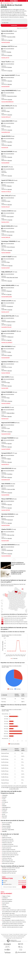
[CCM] (20, 944)
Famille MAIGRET (5, 86)
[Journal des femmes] (7, 944)
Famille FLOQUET (5, 267)
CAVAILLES (4, 809)
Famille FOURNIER (5, 403)
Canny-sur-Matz (11, 489)
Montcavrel (10, 519)
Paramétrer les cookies (8, 936)
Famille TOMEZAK (5, 373)
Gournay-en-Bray (11, 36)
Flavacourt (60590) (6, 826)
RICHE (3, 814)
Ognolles (9, 52)
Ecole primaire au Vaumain (8, 856)
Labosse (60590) (6, 824)
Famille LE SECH (5, 222)
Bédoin (9, 458)
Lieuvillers (9, 142)
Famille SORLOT (5, 464)
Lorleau (9, 352)
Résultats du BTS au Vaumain (9, 873)
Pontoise (10, 67)
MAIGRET (4, 797)
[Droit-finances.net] (20, 947)
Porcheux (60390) (6, 828)
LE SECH (4, 800)
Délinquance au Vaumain (8, 841)
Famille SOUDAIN (5, 525)
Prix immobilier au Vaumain (8, 861)
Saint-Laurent (10, 216)
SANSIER (4, 805)
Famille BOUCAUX (5, 479)
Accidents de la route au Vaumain (9, 853)
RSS (10, 935)
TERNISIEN (4, 795)
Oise (12, 3)
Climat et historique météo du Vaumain (11, 851)
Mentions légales (21, 936)
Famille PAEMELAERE (6, 296)
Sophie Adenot (5, 903)
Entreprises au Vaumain (7, 839)
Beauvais (9, 186)
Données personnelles (21, 935)
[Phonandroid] (20, 952)
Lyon (9, 428)
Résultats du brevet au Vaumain (9, 871)
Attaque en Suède (6, 908)
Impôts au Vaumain (6, 848)
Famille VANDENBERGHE (7, 101)
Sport (4, 882)
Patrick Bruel (5, 906)
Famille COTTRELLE (6, 191)
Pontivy (9, 126)
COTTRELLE (5, 802)
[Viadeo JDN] (20, 950)
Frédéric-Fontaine (11, 321)
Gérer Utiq (15, 936)
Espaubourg (10, 306)
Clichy (8, 201)
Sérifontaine (10, 550)
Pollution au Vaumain (7, 842)
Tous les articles (5, 935)
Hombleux (9, 474)
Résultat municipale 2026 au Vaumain (11, 867)
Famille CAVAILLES (5, 237)
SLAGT (3, 804)
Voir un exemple (22, 880)
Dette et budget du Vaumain (8, 849)
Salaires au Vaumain (6, 837)
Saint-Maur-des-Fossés (12, 277)
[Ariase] (7, 952)
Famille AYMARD (5, 494)
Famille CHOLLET (5, 206)
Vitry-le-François (11, 247)
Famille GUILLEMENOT (6, 342)
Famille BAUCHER (5, 132)
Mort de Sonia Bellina (7, 901)
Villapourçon (10, 336)
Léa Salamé (5, 897)
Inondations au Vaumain (7, 844)
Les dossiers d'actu (7, 884)
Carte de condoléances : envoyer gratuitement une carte (18, 564)
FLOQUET (4, 811)
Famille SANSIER (5, 162)
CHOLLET (4, 818)
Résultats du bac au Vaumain (8, 869)
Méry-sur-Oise (10, 535)
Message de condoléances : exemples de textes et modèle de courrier (18, 572)
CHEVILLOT (5, 812)
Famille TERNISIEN (5, 252)
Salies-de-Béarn (10, 413)
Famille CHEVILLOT (6, 117)
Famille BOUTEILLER (6, 327)
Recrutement (14, 935)
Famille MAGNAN (5, 357)
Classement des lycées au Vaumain (10, 854)
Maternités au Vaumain (7, 860)
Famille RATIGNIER (6, 434)
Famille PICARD (5, 540)
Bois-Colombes (10, 231)
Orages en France (6, 896)
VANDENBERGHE (6, 807)
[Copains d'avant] (7, 950)
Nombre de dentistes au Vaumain (10, 846)
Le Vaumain (5, 835)
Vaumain (10, 40)
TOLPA (3, 798)
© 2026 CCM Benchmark (17, 938)
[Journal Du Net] (7, 947)
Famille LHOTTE (5, 57)
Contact (25, 934)
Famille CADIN (4, 388)
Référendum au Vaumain (8, 863)
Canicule (4, 904)
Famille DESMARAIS (6, 555)
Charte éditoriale (16, 934)
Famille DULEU (4, 418)
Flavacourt (9, 291)
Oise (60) (4, 831)
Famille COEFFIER (5, 510)
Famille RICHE (4, 147)
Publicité (21, 934)
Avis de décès (6, 3)
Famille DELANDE (5, 42)
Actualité (5, 880)
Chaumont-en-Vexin (12, 96)
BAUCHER (4, 816)
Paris (8, 111)
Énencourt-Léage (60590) (8, 829)
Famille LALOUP (5, 312)
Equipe (11, 934)
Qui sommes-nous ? (5, 934)
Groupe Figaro (9, 938)
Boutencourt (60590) (7, 822)
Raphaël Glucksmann (7, 899)
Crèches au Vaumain (7, 858)
